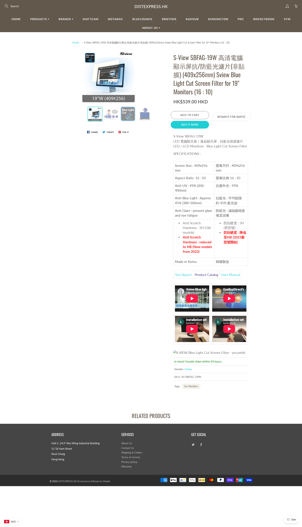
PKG (241, 19)
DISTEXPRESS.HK (151, 6)
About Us (150, 27)
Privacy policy (129, 461)
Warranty (126, 466)
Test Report (183, 275)
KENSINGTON (218, 19)
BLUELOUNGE (142, 19)
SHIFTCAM (90, 19)
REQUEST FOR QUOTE (231, 116)
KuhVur (192, 19)
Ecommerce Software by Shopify (94, 481)
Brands (65, 19)
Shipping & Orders (131, 452)
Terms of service (130, 457)
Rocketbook (264, 19)
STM (287, 19)
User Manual (230, 275)
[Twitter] (193, 445)
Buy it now (189, 124)
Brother (169, 19)
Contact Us (127, 447)
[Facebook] (201, 445)
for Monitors (191, 386)
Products (39, 19)
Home (16, 19)
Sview (188, 369)
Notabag (115, 19)
